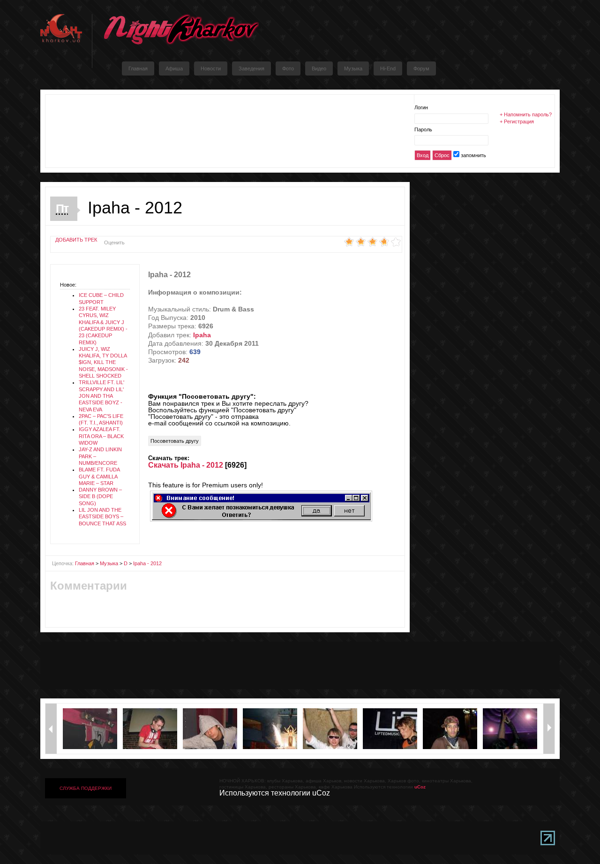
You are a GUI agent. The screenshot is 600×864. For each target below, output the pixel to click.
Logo (181, 29)
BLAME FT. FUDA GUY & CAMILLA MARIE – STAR (99, 476)
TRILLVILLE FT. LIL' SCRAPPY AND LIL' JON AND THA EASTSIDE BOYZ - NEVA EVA (101, 395)
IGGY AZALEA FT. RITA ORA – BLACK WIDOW (101, 436)
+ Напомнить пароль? (526, 114)
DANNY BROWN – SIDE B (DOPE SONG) (100, 496)
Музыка (109, 563)
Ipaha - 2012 (147, 563)
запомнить (473, 155)
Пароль (423, 129)
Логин (421, 107)
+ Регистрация (517, 121)
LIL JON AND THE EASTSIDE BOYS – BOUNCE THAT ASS (102, 516)
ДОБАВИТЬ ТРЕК (76, 240)
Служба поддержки (86, 788)
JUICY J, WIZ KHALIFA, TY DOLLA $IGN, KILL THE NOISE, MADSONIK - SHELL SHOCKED (103, 362)
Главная (84, 563)
